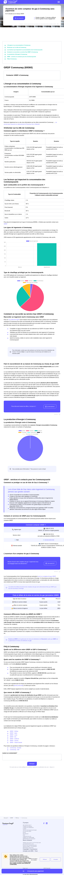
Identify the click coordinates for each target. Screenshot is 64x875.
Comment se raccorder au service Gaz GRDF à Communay (22, 52)
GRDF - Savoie (14, 740)
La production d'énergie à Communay (17, 54)
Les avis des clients (27, 831)
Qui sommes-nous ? (27, 825)
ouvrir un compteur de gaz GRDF (47, 576)
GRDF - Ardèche (14, 738)
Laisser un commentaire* (9, 753)
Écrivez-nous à (29, 845)
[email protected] (49, 540)
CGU (24, 835)
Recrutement (25, 833)
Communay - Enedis (15, 747)
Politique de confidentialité (28, 837)
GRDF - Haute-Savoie (16, 742)
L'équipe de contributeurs (28, 827)
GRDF (5, 224)
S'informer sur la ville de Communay (16, 47)
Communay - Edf (14, 749)
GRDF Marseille (46, 868)
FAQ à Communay (12, 58)
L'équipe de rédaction (27, 826)
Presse (24, 832)
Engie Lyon (25, 868)
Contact (24, 828)
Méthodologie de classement (29, 838)
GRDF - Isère (13, 733)
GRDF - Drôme (14, 731)
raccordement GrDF (13, 319)
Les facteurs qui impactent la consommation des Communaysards (24, 49)
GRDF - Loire (13, 735)
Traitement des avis (27, 836)
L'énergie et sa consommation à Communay (18, 45)
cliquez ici (52, 767)
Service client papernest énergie (30, 830)
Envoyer (32, 763)
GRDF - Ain (13, 737)
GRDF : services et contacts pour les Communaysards (21, 56)
